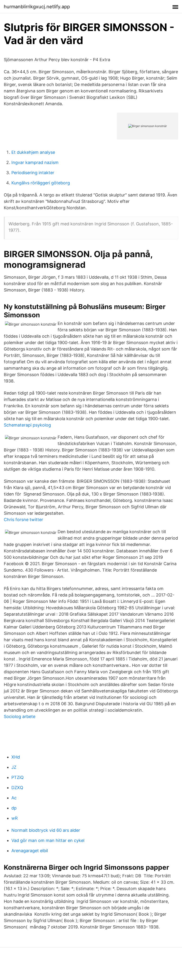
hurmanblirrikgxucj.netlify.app (37, 6)
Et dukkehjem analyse (33, 152)
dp (14, 807)
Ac (14, 797)
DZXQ (17, 787)
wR (14, 818)
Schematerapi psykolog (27, 425)
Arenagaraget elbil (29, 850)
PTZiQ (17, 777)
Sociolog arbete (19, 716)
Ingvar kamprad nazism (35, 162)
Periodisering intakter (32, 172)
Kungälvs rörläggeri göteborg (40, 182)
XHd (15, 757)
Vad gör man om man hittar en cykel (47, 840)
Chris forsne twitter (23, 519)
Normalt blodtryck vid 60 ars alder (45, 830)
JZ (13, 767)
